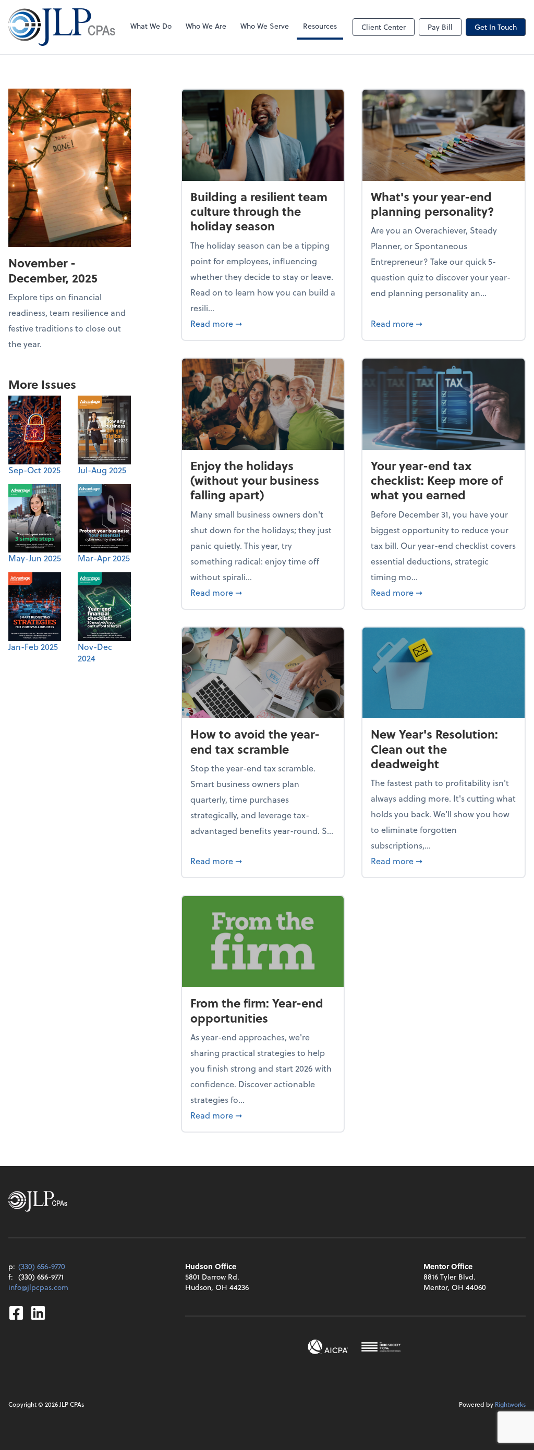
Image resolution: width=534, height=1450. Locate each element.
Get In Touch (496, 26)
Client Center (383, 26)
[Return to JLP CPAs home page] (61, 27)
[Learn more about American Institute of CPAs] (328, 1347)
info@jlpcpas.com (38, 1287)
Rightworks (510, 1404)
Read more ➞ (263, 323)
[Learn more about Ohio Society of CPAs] (381, 1347)
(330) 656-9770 (41, 1266)
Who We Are (206, 25)
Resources (320, 25)
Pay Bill (440, 26)
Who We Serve (264, 25)
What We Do (151, 25)
